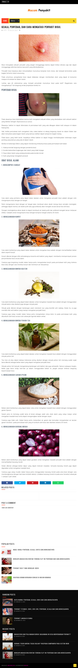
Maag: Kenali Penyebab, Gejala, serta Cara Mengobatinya (33, 549)
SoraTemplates (11, 665)
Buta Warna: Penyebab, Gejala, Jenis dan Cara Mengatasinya (36, 600)
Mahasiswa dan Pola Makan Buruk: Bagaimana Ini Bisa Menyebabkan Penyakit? (42, 634)
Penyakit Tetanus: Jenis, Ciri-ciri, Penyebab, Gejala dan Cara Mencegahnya (41, 609)
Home (5, 21)
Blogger (26, 665)
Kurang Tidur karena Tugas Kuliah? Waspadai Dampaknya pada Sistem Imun (41, 643)
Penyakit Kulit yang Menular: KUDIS (26, 568)
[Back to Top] (74, 665)
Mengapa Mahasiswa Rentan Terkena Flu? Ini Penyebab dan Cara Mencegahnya (41, 559)
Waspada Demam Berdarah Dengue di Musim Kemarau (32, 577)
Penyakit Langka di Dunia (23, 618)
